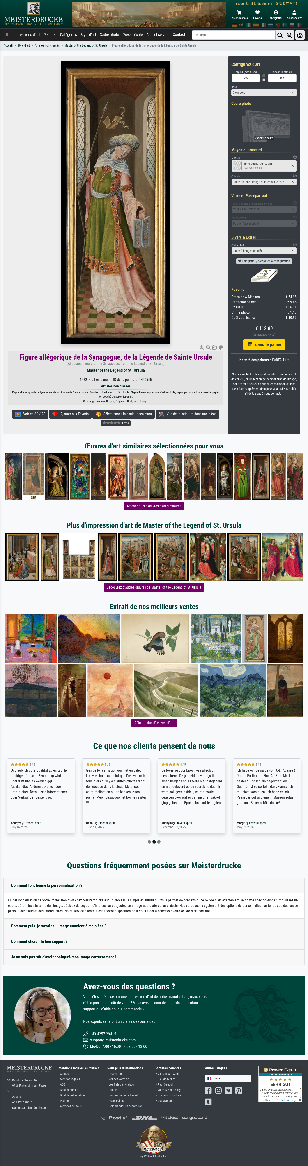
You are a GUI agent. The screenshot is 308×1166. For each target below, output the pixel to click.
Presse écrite (133, 34)
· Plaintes (64, 1101)
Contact (179, 34)
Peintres (50, 34)
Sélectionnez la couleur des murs (126, 414)
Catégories (68, 34)
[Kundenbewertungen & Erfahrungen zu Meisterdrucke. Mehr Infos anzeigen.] (280, 1084)
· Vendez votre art (118, 1079)
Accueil (8, 46)
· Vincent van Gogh (167, 1074)
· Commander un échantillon (125, 1106)
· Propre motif (115, 1074)
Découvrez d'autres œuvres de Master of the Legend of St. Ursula (154, 587)
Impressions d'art (26, 34)
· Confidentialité (68, 1090)
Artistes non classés (47, 46)
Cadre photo (109, 34)
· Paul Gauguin (165, 1085)
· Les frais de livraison (120, 1085)
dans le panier (267, 344)
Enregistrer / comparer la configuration (265, 261)
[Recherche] (280, 35)
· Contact (64, 1074)
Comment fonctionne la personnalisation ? (47, 885)
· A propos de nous (70, 1106)
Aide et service (157, 34)
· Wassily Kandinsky (168, 1090)
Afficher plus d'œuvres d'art (154, 723)
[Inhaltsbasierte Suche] (289, 35)
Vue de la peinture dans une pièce (190, 414)
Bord (234, 87)
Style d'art (88, 34)
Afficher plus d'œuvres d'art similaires (154, 506)
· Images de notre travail (122, 1095)
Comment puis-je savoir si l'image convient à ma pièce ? (59, 925)
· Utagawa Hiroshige (168, 1095)
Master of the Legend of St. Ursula (85, 46)
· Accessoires (115, 1101)
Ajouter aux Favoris (73, 414)
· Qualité (112, 1090)
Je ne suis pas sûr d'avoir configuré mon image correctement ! (63, 957)
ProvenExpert (26, 823)
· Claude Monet (165, 1079)
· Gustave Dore (165, 1101)
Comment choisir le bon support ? (39, 941)
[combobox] (264, 92)
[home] (7, 34)
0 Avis (125, 423)
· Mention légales (69, 1079)
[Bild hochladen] (300, 35)
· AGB (62, 1085)
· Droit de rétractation (72, 1095)
